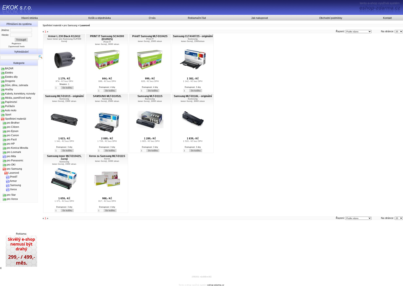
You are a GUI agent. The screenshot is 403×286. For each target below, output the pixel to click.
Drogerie (10, 81)
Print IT (107, 42)
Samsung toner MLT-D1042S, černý (64, 157)
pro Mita (11, 156)
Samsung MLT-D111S (149, 96)
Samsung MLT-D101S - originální (64, 96)
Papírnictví (11, 102)
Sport (8, 114)
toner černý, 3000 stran (107, 44)
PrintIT (13, 176)
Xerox (13, 189)
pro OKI (11, 164)
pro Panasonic (15, 160)
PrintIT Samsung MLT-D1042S (149, 36)
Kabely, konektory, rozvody (20, 93)
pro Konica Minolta (17, 147)
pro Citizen (13, 127)
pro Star (11, 194)
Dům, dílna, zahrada (16, 85)
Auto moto (10, 110)
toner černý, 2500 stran (107, 101)
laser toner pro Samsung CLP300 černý (64, 40)
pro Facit (12, 139)
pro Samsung (14, 168)
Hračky (9, 89)
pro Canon (13, 135)
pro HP (11, 143)
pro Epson (12, 131)
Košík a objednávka (99, 18)
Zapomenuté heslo (16, 46)
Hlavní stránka (29, 18)
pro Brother (13, 122)
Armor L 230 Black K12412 (64, 36)
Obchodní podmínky (330, 18)
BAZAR (9, 68)
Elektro (9, 72)
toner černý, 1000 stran (150, 101)
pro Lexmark (14, 152)
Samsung (15, 185)
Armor (13, 181)
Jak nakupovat (259, 18)
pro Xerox (12, 199)
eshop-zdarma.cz (215, 285)
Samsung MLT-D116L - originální (193, 96)
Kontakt (387, 18)
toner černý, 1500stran (192, 41)
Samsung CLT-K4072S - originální (193, 36)
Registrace (16, 44)
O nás (152, 18)
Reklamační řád (197, 18)
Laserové (13, 172)
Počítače (10, 106)
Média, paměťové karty (18, 97)
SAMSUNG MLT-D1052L (107, 96)
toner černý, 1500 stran (150, 41)
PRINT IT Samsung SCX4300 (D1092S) (107, 38)
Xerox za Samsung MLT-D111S (107, 156)
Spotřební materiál (15, 118)
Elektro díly (11, 76)
